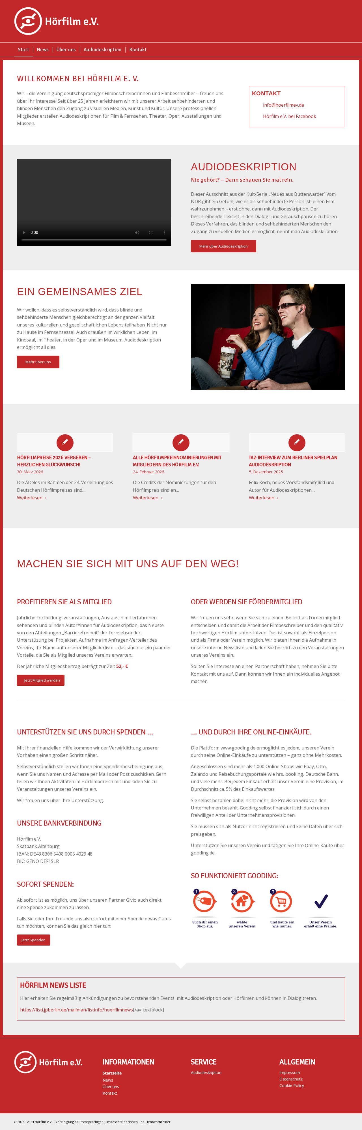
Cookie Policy (291, 1085)
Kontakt (110, 1093)
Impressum (289, 1072)
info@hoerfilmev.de (283, 105)
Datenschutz (291, 1079)
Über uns (111, 1086)
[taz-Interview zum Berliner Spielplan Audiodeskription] (297, 442)
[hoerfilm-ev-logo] (56, 21)
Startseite (112, 1073)
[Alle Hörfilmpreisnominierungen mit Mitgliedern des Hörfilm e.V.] (181, 442)
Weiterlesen (29, 498)
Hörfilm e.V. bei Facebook (289, 116)
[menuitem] (23, 50)
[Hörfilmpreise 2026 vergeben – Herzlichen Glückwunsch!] (65, 442)
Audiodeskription (206, 1072)
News (108, 1080)
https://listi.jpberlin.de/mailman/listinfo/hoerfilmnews (76, 1010)
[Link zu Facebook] (343, 1120)
